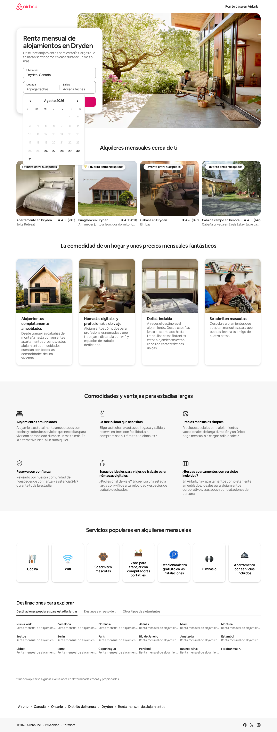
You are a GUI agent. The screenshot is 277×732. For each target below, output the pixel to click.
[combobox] (59, 74)
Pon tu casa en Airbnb (241, 6)
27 (54, 151)
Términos (69, 725)
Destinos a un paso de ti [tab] (100, 611)
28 (62, 151)
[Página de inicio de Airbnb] (26, 6)
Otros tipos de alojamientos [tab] (141, 611)
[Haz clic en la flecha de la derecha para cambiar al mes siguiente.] (77, 101)
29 (70, 151)
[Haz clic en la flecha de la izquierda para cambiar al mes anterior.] (30, 101)
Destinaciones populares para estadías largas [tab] (47, 611)
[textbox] (41, 89)
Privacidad (52, 725)
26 (46, 151)
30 (78, 151)
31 (29, 159)
